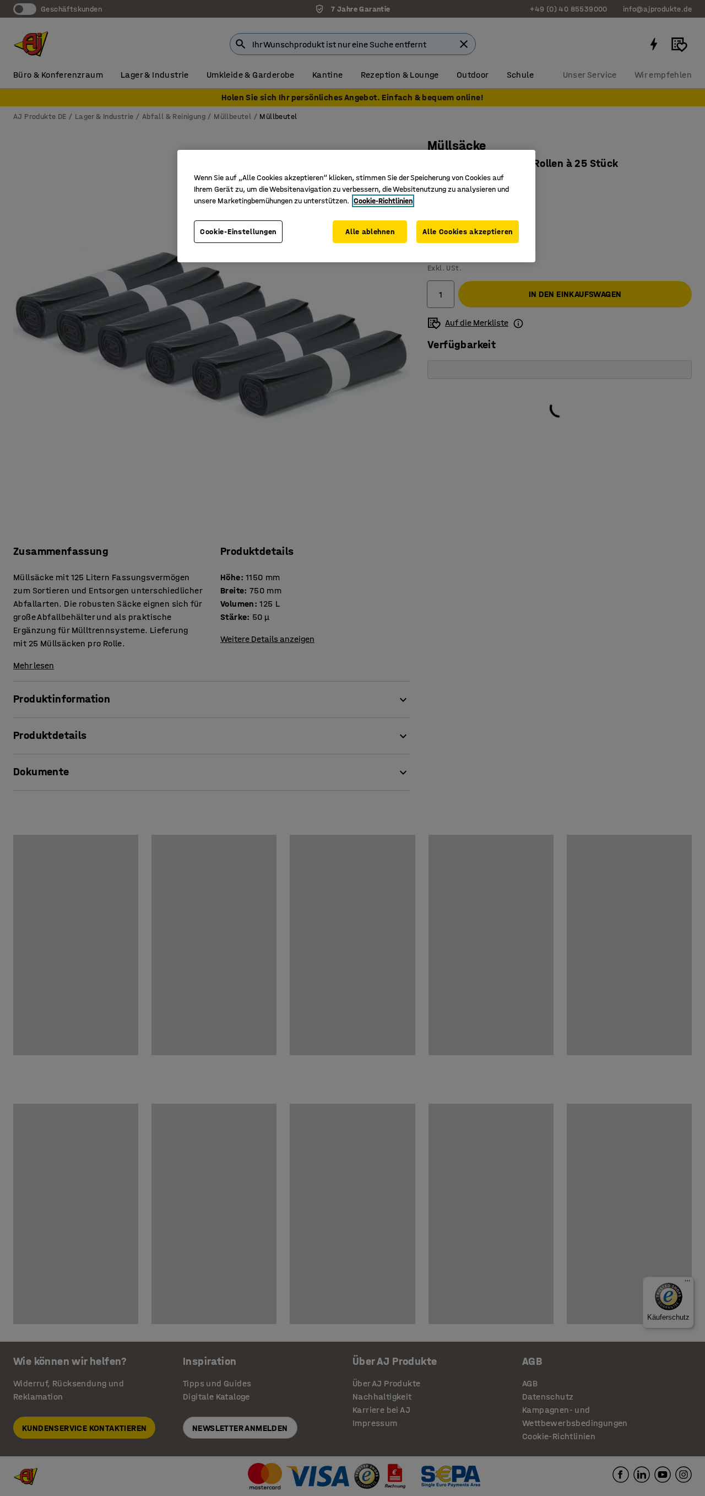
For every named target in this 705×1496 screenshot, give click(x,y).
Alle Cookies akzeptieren (467, 231)
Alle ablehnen (369, 231)
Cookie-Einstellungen (238, 231)
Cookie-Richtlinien (383, 201)
